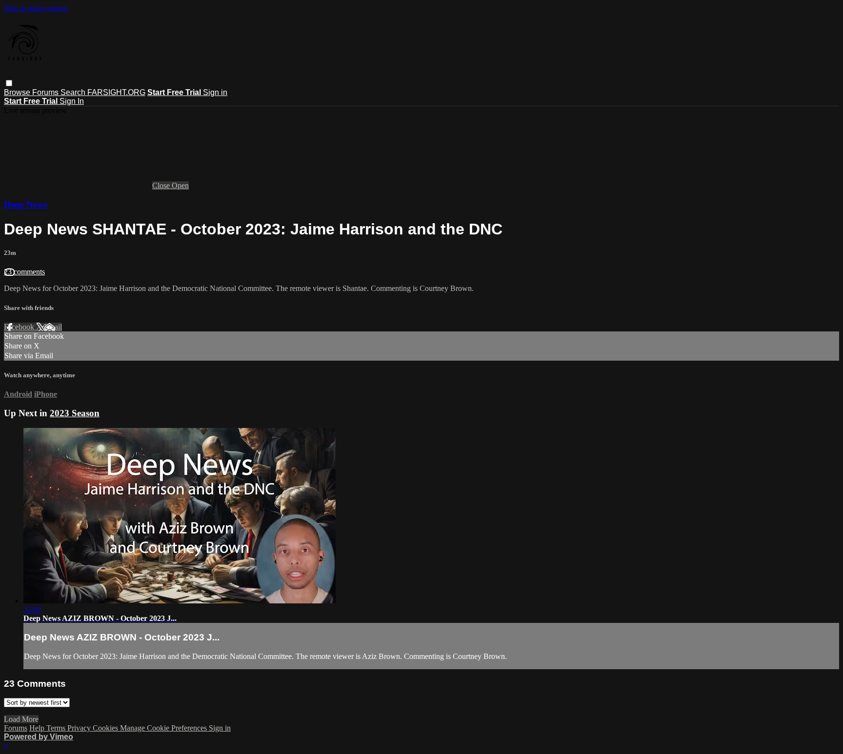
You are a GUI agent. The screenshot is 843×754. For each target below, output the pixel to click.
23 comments (24, 272)
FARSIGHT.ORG (116, 92)
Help (37, 728)
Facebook (20, 327)
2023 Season (75, 413)
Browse (18, 92)
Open (180, 185)
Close (162, 185)
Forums (46, 92)
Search (73, 92)
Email (53, 327)
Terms (56, 728)
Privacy (80, 728)
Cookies (106, 728)
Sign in (215, 92)
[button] (9, 83)
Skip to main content (35, 8)
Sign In (72, 101)
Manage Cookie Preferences (164, 728)
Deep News (25, 204)
